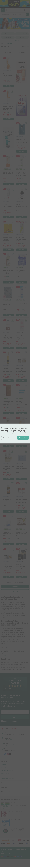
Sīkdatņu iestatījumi (8, 438)
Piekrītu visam (23, 438)
